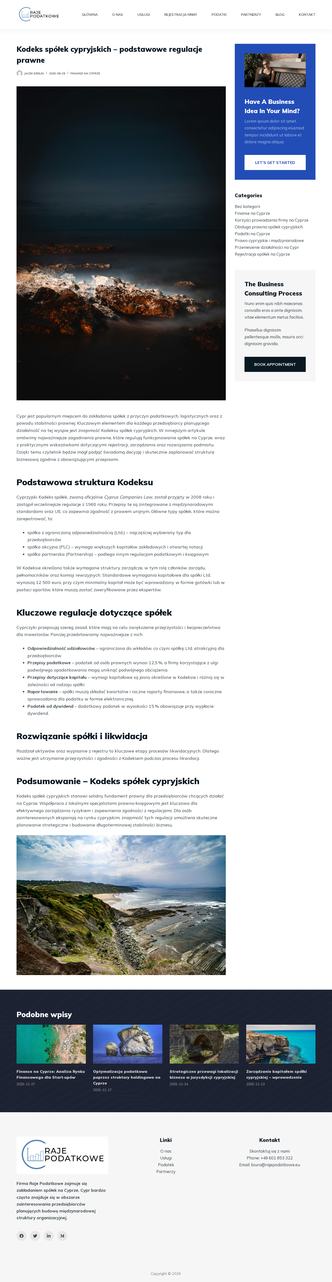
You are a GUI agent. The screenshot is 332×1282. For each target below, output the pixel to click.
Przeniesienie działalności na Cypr (267, 247)
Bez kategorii (247, 206)
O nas (117, 14)
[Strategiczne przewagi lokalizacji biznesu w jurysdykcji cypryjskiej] (204, 1044)
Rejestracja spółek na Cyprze (262, 254)
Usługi (144, 14)
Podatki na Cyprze (252, 233)
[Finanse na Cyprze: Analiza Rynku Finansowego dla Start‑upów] (51, 1044)
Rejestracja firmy (180, 14)
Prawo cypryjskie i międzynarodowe (269, 240)
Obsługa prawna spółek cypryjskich (269, 226)
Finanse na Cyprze (85, 73)
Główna (90, 14)
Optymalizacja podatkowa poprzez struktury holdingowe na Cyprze (126, 1077)
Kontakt (307, 14)
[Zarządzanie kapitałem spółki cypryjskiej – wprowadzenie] (280, 1044)
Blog (280, 14)
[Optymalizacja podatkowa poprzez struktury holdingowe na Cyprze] (127, 1044)
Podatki (219, 14)
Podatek (166, 1164)
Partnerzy (251, 14)
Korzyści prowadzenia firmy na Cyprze (271, 220)
